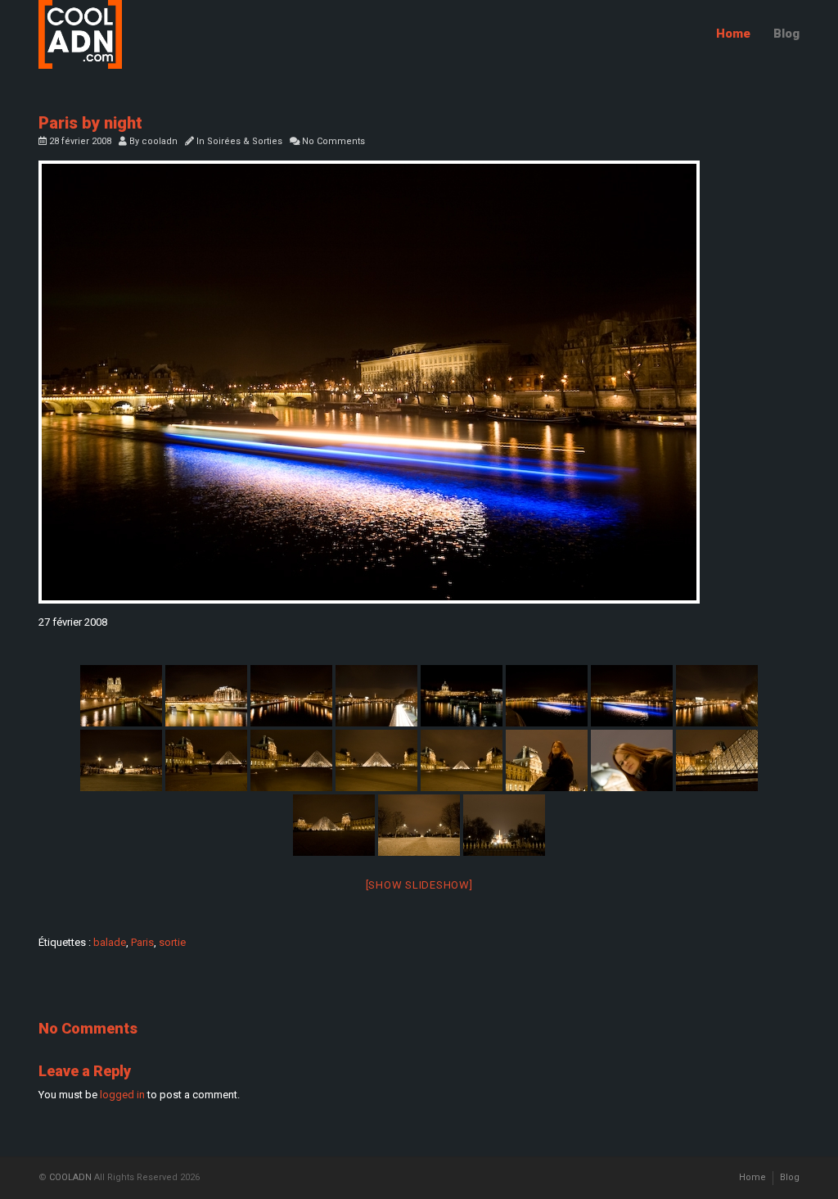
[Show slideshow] (419, 885)
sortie (172, 942)
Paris (142, 942)
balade (109, 942)
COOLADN (70, 1177)
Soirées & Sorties (244, 141)
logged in (122, 1094)
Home (733, 33)
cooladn (160, 141)
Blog (786, 33)
